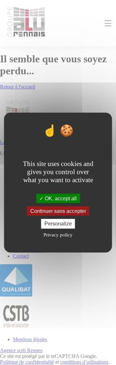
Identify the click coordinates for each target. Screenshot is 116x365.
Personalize (58, 223)
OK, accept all (60, 198)
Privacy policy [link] (58, 234)
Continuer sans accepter (58, 211)
